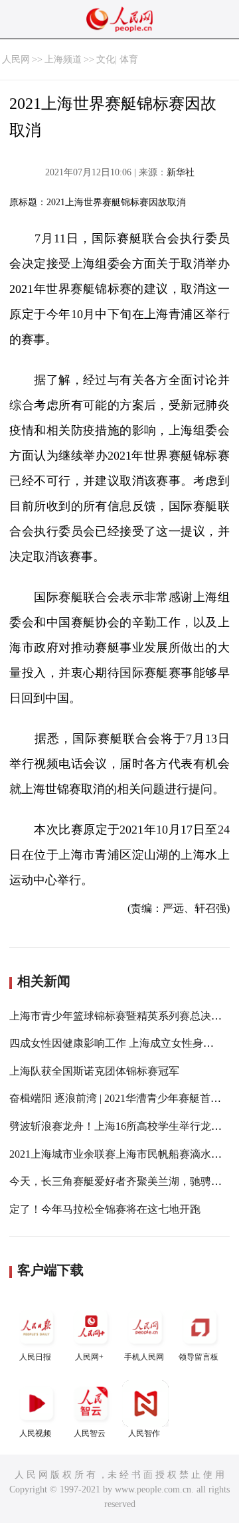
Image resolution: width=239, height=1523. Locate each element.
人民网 (16, 59)
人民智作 (144, 1433)
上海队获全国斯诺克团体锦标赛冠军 (94, 1071)
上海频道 (63, 59)
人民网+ (89, 1357)
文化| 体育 (117, 59)
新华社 (181, 172)
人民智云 (90, 1433)
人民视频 (35, 1433)
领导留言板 (198, 1357)
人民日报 (35, 1357)
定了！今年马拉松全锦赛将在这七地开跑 (104, 1209)
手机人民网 (144, 1357)
